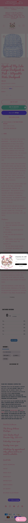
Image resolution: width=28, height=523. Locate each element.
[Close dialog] (27, 254)
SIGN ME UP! (21, 264)
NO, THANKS (21, 266)
